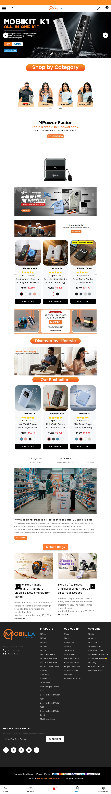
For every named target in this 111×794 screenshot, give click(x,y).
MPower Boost (84, 268)
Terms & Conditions (23, 774)
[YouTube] (29, 750)
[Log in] (98, 8)
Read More (20, 538)
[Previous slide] (5, 35)
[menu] (4, 8)
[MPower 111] (28, 398)
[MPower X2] (83, 398)
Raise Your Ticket (13, 654)
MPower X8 (57, 268)
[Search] (12, 8)
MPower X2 (84, 413)
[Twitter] (36, 750)
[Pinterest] (21, 750)
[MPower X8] (55, 253)
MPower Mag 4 (29, 268)
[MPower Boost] (83, 253)
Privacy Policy (43, 774)
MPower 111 (29, 413)
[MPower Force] (55, 398)
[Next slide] (105, 35)
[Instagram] (13, 750)
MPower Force (57, 413)
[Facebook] (6, 750)
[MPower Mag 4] (28, 253)
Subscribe (55, 739)
